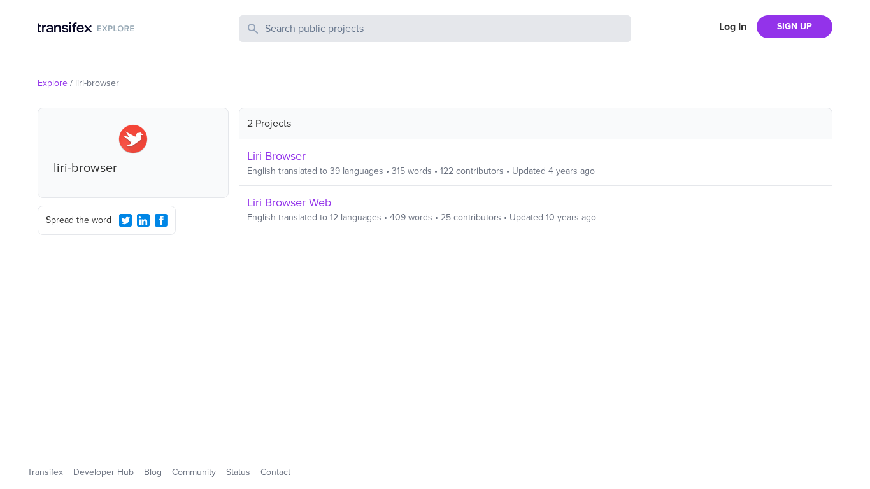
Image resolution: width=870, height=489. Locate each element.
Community (194, 472)
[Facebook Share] (161, 220)
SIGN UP (794, 26)
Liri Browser (276, 156)
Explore (53, 83)
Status (238, 472)
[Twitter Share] (125, 220)
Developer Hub (103, 472)
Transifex (45, 472)
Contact (275, 472)
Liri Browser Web (289, 202)
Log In (732, 26)
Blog (153, 472)
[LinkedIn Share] (143, 220)
